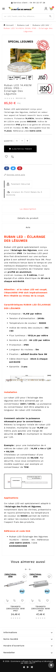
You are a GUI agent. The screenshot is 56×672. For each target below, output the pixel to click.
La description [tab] (28, 209)
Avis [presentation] (28, 227)
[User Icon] (45, 8)
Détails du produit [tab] (28, 218)
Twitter (13, 168)
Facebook (6, 168)
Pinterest (19, 168)
